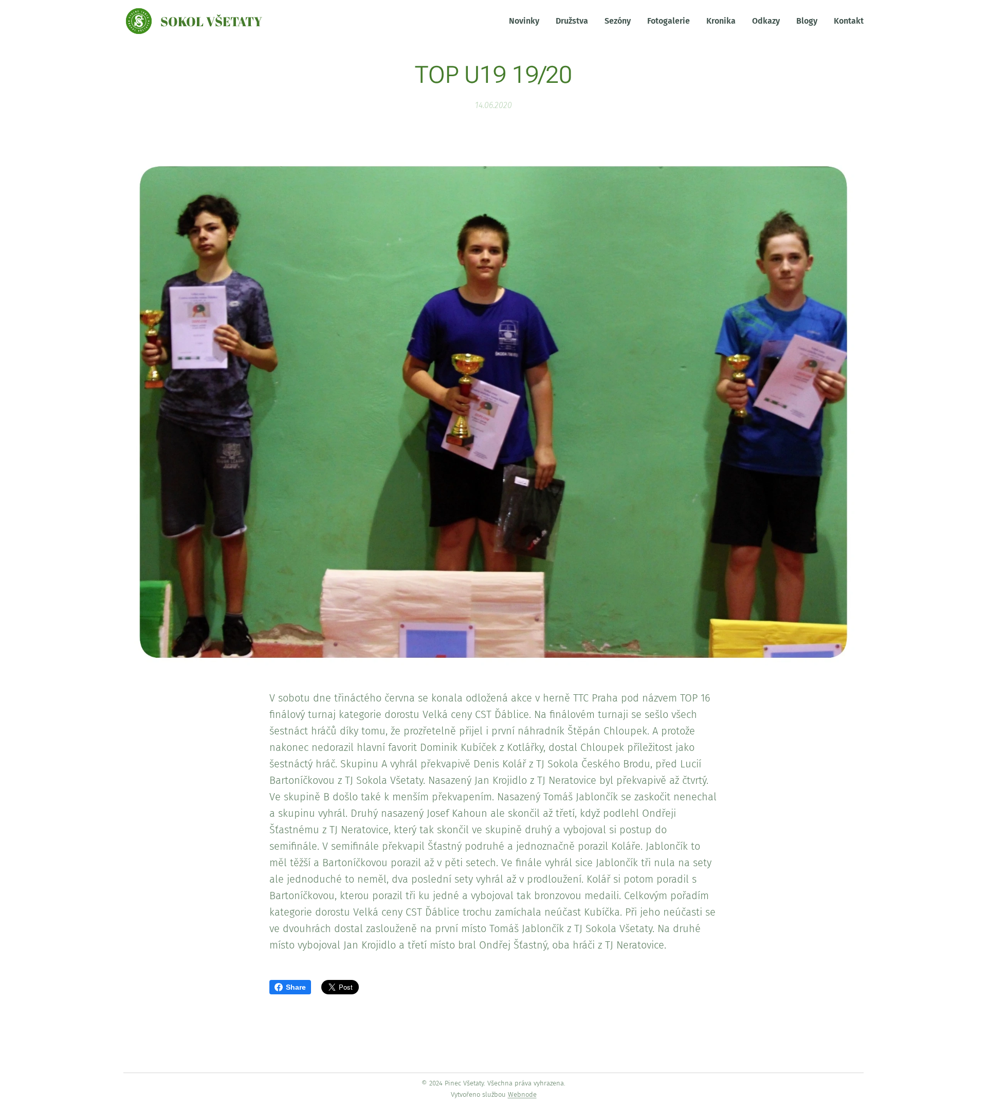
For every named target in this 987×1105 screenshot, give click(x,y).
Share (296, 987)
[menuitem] (526, 21)
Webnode (522, 1094)
